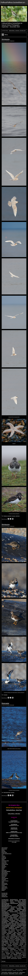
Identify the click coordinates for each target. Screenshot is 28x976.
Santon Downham (5, 878)
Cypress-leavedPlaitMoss (21, 920)
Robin (11, 943)
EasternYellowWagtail (6, 925)
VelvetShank (18, 953)
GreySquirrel (4, 931)
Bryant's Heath (4, 852)
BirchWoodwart (18, 900)
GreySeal (24, 929)
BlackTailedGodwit (7, 792)
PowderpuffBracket (23, 940)
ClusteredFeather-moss (21, 912)
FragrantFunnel (4, 927)
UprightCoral (13, 953)
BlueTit (20, 906)
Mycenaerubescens (23, 937)
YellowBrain (8, 958)
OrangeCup (9, 939)
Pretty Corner (4, 876)
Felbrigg (3, 859)
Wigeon (24, 955)
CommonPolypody (22, 916)
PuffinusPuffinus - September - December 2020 (17, 30)
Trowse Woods (4, 886)
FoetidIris (24, 926)
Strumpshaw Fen (5, 884)
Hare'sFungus (23, 931)
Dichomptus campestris (14, 922)
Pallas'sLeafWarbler (5, 940)
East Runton (4, 858)
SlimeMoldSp (4, 948)
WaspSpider (3, 954)
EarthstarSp (14, 923)
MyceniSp (3, 938)
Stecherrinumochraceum (5, 950)
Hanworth (3, 865)
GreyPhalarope (18, 929)
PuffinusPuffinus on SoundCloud (14, 838)
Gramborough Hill (5, 864)
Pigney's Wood (4, 874)
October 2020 (4, 895)
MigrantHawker (12, 937)
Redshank (7, 943)
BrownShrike (4, 909)
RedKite (3, 943)
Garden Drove (4, 863)
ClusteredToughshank (6, 914)
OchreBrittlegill (4, 939)
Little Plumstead (4, 872)
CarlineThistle (17, 910)
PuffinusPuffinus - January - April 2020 (15, 973)
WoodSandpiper (14, 957)
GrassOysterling (23, 928)
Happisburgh (4, 866)
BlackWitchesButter (22, 904)
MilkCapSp (17, 937)
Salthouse (3, 877)
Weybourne (6, 39)
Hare (18, 931)
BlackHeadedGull (22, 903)
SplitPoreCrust (5, 949)
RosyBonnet (22, 943)
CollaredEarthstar (22, 914)
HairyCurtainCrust (11, 931)
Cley (2, 854)
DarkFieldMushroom (5, 921)
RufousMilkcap (4, 944)
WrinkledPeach (4, 958)
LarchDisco (24, 934)
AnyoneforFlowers (14, 820)
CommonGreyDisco (8, 916)
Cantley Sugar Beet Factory (6, 853)
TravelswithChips (14, 824)
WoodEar (9, 957)
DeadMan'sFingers (14, 921)
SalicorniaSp (21, 944)
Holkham (3, 867)
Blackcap (12, 901)
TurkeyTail (3, 953)
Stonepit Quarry (4, 883)
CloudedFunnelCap (14, 911)
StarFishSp (19, 949)
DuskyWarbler (8, 923)
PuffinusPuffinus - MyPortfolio (14, 813)
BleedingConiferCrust (21, 905)
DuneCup (3, 923)
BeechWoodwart (22, 899)
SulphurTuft (21, 950)
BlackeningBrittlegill (22, 901)
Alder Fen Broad (4, 847)
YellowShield (19, 958)
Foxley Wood (4, 861)
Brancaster (5, 703)
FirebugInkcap (12, 926)
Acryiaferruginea (5, 899)
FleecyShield (18, 926)
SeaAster (24, 945)
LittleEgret (3, 937)
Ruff (25, 943)
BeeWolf (11, 900)
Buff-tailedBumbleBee (21, 909)
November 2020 (4, 894)
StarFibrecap (13, 949)
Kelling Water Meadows (6, 871)
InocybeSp (9, 933)
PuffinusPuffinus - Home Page (14, 810)
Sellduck (3, 946)
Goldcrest (3, 928)
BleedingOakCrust (6, 906)
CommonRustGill (5, 917)
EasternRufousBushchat (21, 923)
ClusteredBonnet (5, 912)
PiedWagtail (17, 940)
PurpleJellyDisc (5, 941)
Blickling (3, 850)
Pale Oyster (13, 939)
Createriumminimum (22, 917)
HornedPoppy (20, 932)
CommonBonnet (5, 915)
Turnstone (5, 694)
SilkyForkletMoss (23, 946)
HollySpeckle (10, 932)
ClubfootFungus (22, 911)
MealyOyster (7, 937)
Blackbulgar (4, 901)
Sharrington (4, 879)
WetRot (11, 954)
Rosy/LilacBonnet (15, 943)
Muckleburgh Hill (5, 873)
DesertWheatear (22, 921)
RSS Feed (3, 961)
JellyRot (3, 934)
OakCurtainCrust (23, 938)
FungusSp (17, 927)
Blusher (24, 906)
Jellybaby (24, 933)
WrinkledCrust (24, 957)
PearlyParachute (11, 940)
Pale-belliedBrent (18, 939)
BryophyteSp (12, 909)
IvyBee (14, 933)
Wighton (3, 890)
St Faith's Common (5, 880)
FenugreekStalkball (5, 926)
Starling (25, 949)
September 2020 (5, 896)
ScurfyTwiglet (20, 945)
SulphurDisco (16, 950)
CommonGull (15, 916)
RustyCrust (9, 944)
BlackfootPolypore (14, 903)
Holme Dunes (4, 870)
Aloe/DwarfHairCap (14, 899)
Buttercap (4, 910)
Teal (2, 951)
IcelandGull (4, 933)
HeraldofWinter (4, 932)
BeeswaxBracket (5, 900)
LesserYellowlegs (14, 935)
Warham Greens (4, 887)
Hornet (25, 932)
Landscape (13, 934)
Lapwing (19, 934)
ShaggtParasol (9, 946)
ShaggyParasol (16, 946)
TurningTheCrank (14, 827)
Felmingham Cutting (5, 860)
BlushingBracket (5, 908)
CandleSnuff (10, 910)
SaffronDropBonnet (15, 944)
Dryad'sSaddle (23, 922)
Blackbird (24, 900)
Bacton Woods (4, 848)
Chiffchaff (24, 910)
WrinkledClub (19, 957)
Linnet (24, 935)
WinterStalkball (4, 957)
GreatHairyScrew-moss (6, 929)
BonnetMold (19, 908)
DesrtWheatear (4, 922)
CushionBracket (12, 920)
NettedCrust (12, 938)
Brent (25, 908)
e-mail (15, 842)
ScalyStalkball (10, 945)
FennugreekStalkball (21, 925)
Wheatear (15, 954)
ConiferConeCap (13, 917)
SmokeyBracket (11, 948)
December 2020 (4, 893)
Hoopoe (15, 932)
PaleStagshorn (23, 939)
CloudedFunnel (5, 911)
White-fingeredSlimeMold (22, 954)
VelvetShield (24, 953)
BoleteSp (12, 908)
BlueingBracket (14, 906)
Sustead (3, 885)
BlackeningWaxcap (5, 903)
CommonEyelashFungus (14, 915)
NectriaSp (7, 938)
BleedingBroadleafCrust (6, 905)
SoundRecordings (14, 831)
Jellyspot (7, 934)
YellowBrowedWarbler (14, 958)
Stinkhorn (11, 950)
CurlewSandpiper (5, 920)
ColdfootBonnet (15, 914)
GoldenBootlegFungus (13, 928)
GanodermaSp (23, 927)
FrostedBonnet (11, 927)
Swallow (25, 950)
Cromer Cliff (4, 857)
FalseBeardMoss (13, 925)
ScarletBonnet (15, 945)
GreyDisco (13, 929)
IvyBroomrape (19, 933)
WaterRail (7, 954)
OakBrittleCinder (17, 938)
